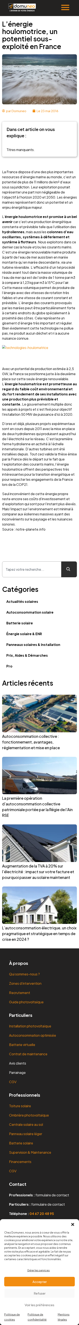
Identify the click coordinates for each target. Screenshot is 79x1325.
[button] (73, 1224)
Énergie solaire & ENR (24, 634)
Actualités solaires (22, 601)
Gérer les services (38, 1270)
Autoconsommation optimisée (32, 1035)
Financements (20, 1161)
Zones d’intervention (25, 983)
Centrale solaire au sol (26, 1124)
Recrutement (19, 992)
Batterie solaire (19, 623)
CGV (12, 1082)
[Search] (69, 569)
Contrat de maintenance (28, 1054)
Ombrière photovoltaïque (29, 1115)
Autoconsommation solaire (30, 612)
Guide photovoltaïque (26, 1002)
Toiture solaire (20, 1106)
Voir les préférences (39, 1305)
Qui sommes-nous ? (24, 974)
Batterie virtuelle (22, 1044)
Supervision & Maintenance (30, 1152)
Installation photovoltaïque (30, 1026)
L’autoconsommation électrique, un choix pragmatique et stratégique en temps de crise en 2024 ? (39, 933)
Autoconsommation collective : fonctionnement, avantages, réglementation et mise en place (31, 742)
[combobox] (31, 569)
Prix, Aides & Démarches (27, 655)
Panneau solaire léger (25, 1134)
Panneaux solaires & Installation (33, 644)
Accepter (39, 1282)
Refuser (40, 1293)
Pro (9, 666)
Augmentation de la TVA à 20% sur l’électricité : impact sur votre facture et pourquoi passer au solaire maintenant (38, 871)
